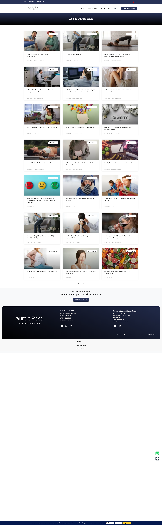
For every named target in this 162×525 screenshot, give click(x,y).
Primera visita (105, 8)
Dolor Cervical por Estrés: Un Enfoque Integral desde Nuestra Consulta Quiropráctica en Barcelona (80, 92)
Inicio (83, 8)
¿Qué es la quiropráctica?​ (73, 54)
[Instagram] (66, 326)
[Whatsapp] (157, 453)
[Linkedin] (71, 326)
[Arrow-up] (157, 458)
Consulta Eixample (67, 311)
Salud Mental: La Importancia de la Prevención (80, 127)
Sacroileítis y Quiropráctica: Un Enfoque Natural (42, 271)
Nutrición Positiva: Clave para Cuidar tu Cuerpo (42, 127)
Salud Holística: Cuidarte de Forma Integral (40, 163)
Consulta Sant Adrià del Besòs (125, 311)
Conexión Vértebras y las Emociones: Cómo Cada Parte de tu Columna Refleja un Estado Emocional (41, 200)
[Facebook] (62, 326)
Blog (115, 8)
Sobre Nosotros (93, 8)
